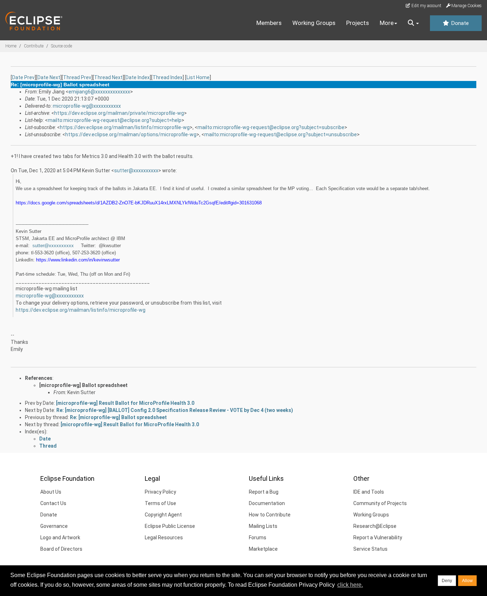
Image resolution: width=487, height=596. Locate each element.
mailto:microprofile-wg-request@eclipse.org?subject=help (114, 120)
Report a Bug (263, 492)
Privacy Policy (160, 492)
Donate (459, 23)
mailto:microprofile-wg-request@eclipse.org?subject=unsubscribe (280, 134)
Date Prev (23, 77)
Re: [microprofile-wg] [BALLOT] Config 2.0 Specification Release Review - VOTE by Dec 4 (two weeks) (174, 410)
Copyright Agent (163, 515)
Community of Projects (380, 503)
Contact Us (53, 503)
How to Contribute (270, 515)
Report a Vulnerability (377, 537)
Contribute (33, 46)
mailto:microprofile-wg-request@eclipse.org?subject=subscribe (271, 127)
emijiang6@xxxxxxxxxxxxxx (99, 92)
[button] (413, 23)
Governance (54, 526)
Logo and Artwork (60, 537)
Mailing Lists (263, 526)
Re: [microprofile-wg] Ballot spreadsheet (118, 417)
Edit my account (425, 5)
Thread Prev (77, 77)
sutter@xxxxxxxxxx (136, 170)
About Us (50, 492)
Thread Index (168, 77)
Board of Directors (61, 549)
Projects (357, 22)
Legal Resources (164, 537)
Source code (61, 46)
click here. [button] (350, 585)
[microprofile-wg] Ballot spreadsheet (83, 385)
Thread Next (108, 77)
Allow (467, 580)
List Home (198, 77)
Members (269, 22)
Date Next (48, 77)
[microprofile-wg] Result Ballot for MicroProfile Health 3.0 (125, 403)
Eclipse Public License (170, 526)
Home (10, 46)
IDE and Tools (368, 492)
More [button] (387, 22)
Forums (257, 537)
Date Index (137, 77)
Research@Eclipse (374, 526)
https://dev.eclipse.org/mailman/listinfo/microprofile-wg (125, 127)
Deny (447, 580)
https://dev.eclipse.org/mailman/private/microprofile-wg (119, 113)
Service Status (370, 549)
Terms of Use (160, 503)
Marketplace (263, 549)
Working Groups (313, 22)
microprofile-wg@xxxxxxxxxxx (87, 106)
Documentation (267, 503)
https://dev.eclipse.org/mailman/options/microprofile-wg (130, 134)
